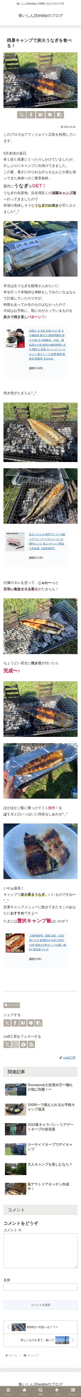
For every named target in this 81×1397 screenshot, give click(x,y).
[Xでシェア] (21, 114)
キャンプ (13, 1005)
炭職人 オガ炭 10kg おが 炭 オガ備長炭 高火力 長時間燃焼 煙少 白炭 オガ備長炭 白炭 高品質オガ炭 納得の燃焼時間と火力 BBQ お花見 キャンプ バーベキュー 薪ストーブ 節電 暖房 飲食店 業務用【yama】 (47, 344)
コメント (12, 1230)
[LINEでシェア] (50, 114)
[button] (59, 114)
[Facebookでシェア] (31, 114)
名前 (6, 1280)
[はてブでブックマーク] (40, 114)
